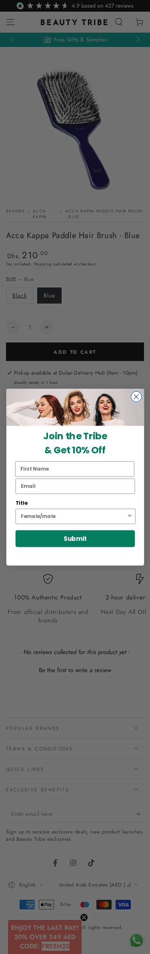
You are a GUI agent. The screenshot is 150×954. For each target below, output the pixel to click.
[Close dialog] (136, 396)
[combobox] (73, 516)
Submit (74, 538)
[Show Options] (129, 516)
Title (21, 502)
